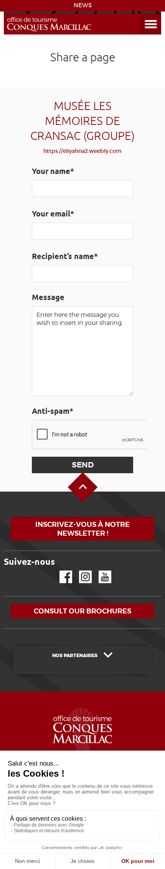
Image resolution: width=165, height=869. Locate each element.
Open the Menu (142, 13)
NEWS (83, 5)
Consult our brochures (82, 611)
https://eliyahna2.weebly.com (82, 151)
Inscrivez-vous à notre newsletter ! (82, 529)
